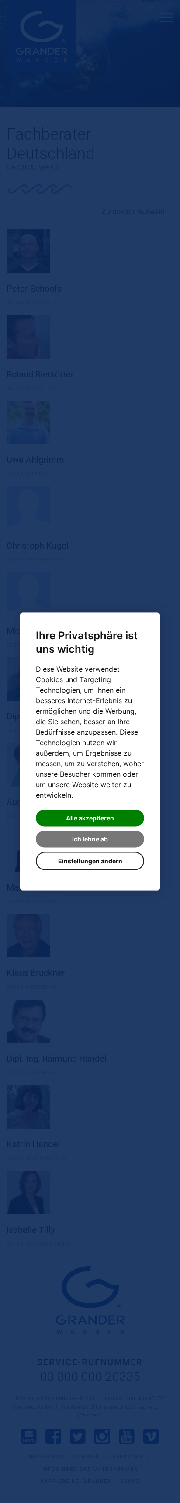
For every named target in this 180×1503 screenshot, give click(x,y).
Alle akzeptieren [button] (90, 818)
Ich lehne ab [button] (90, 839)
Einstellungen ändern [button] (90, 861)
